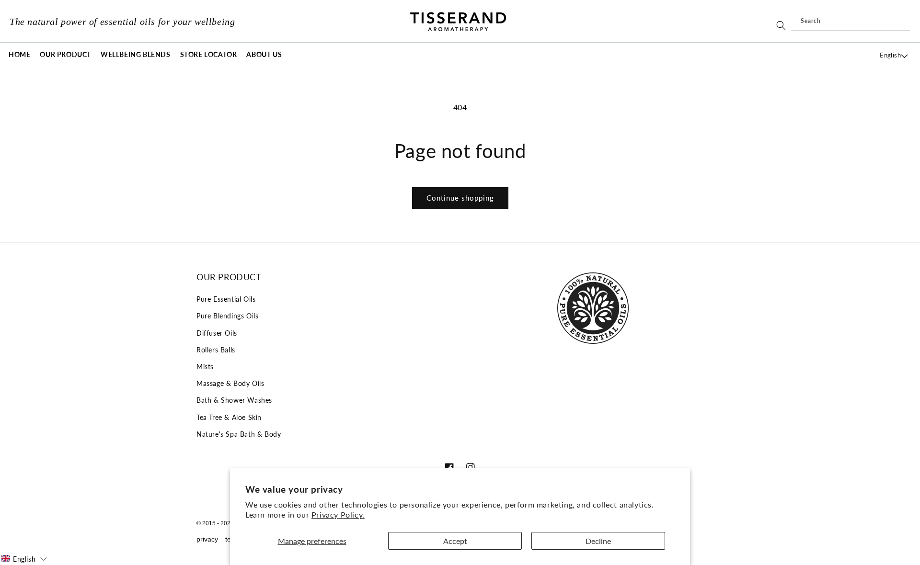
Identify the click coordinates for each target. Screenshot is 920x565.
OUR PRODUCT (65, 54)
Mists (205, 366)
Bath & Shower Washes (234, 400)
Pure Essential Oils (225, 299)
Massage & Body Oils (230, 383)
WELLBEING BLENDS (136, 54)
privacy (207, 539)
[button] (65, 55)
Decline (598, 540)
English (890, 55)
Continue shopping (460, 197)
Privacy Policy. (338, 514)
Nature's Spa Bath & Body (238, 434)
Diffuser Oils (216, 333)
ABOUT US (264, 54)
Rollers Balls (215, 350)
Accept (455, 540)
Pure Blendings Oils (227, 316)
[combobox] (850, 21)
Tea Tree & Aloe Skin (229, 417)
